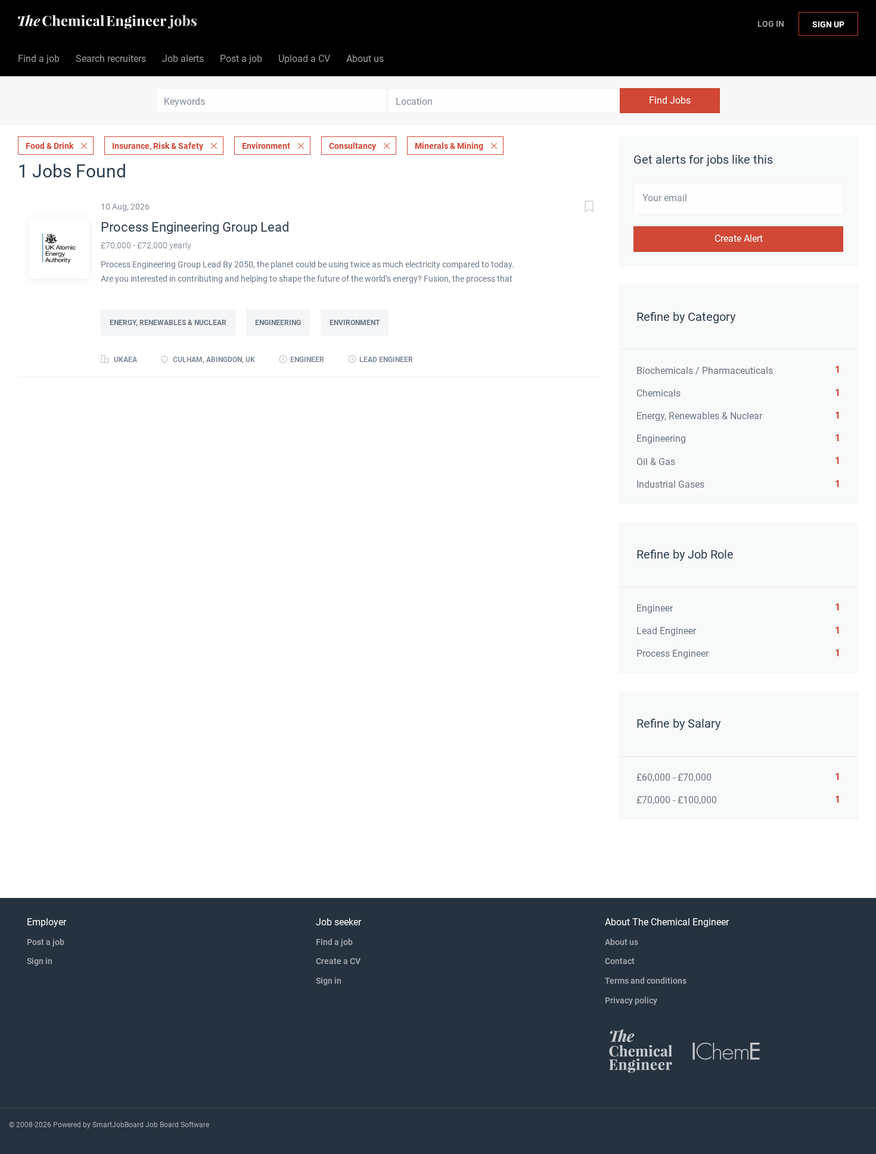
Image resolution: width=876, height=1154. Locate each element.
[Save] (577, 208)
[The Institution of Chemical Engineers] (726, 1050)
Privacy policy (631, 1000)
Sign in (39, 961)
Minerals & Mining (449, 146)
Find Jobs (670, 100)
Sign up (828, 24)
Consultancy (352, 146)
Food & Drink (49, 146)
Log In (770, 24)
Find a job (334, 942)
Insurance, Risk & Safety (157, 146)
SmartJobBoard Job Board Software (150, 1125)
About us (621, 942)
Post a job (45, 942)
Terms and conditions (645, 980)
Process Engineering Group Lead (195, 227)
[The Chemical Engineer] (640, 1050)
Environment (266, 146)
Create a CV (338, 961)
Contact (620, 961)
